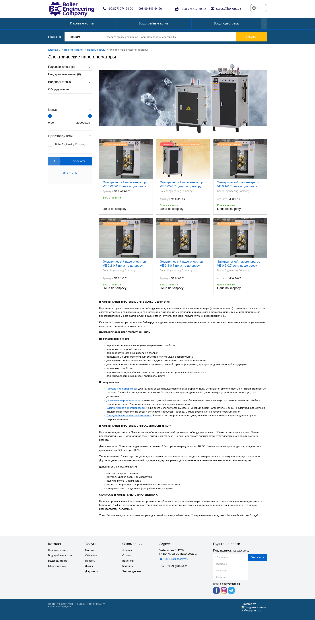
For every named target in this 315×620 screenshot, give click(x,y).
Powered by (249, 603)
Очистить (70, 173)
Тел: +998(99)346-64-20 (173, 566)
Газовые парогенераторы (121, 388)
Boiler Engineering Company (70, 144)
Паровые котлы (96, 49)
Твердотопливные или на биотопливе (128, 415)
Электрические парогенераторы (125, 407)
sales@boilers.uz (228, 8)
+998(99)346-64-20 (149, 8)
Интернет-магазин (72, 49)
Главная (53, 49)
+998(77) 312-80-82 (193, 8)
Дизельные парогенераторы (123, 400)
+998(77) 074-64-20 (120, 8)
